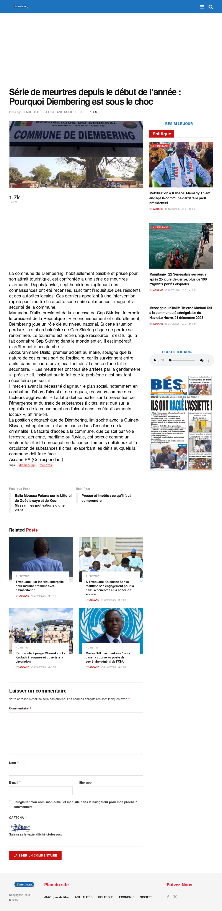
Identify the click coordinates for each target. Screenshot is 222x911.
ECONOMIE (126, 897)
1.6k (193, 290)
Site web (85, 782)
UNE (81, 112)
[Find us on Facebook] (168, 897)
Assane (24, 595)
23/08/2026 (39, 595)
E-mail (15, 782)
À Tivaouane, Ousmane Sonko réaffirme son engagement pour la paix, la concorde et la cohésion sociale (110, 587)
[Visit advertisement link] (181, 423)
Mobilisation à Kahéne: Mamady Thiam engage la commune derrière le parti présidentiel (179, 197)
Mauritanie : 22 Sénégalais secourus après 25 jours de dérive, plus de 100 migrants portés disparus (178, 279)
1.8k (123, 667)
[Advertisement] (111, 50)
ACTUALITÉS (35, 112)
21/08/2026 (109, 667)
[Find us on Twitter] (175, 897)
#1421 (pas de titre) (56, 897)
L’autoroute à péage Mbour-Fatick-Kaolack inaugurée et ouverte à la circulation (40, 657)
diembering (27, 465)
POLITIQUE (106, 897)
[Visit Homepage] (20, 6)
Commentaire (20, 708)
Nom (14, 762)
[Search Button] (211, 6)
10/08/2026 (173, 208)
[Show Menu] (202, 6)
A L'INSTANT (53, 112)
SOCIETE (70, 112)
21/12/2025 (173, 323)
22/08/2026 (109, 599)
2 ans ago (15, 112)
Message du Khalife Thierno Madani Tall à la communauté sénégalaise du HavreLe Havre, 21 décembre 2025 (180, 312)
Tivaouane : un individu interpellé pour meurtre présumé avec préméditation (40, 585)
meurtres (46, 465)
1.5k (123, 599)
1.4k (53, 595)
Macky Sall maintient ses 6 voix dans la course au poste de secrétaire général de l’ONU (108, 657)
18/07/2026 (173, 290)
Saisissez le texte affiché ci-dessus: (35, 834)
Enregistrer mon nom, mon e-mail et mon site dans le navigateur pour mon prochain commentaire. (75, 804)
